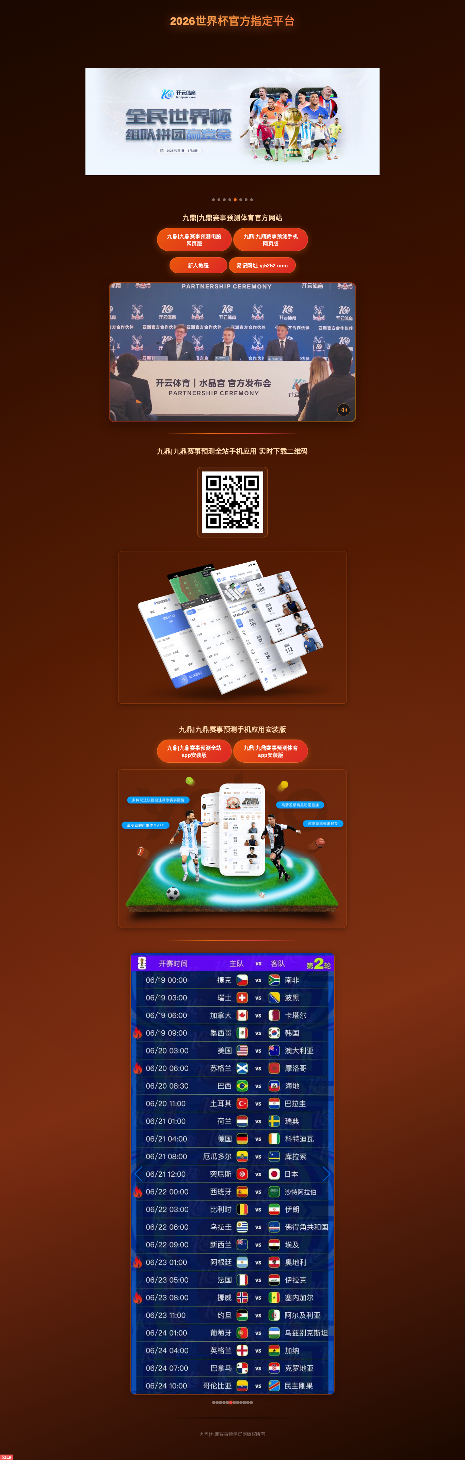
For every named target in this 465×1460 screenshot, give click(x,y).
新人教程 (198, 265)
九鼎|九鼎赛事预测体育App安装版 (271, 751)
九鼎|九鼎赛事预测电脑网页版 (194, 239)
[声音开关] (343, 409)
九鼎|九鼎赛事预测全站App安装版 (194, 751)
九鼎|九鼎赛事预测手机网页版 (271, 239)
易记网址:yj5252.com (262, 265)
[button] (138, 1173)
